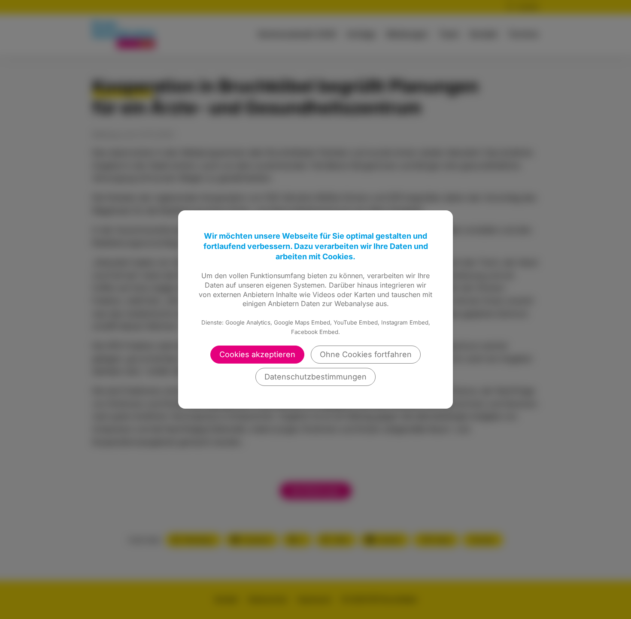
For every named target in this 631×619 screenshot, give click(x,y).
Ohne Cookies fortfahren (366, 354)
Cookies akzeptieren (257, 354)
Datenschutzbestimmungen (315, 376)
